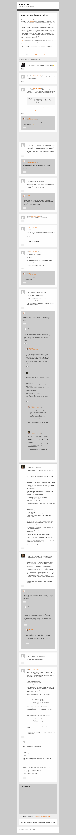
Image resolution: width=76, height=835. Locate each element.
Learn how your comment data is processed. (43, 816)
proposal (32, 21)
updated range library (41, 19)
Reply (22, 68)
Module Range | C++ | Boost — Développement (34, 136)
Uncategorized (30, 54)
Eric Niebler (24, 4)
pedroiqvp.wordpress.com (31, 654)
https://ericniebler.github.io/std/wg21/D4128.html (36, 678)
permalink (43, 54)
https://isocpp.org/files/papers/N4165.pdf (42, 110)
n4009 (45, 200)
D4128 (22, 40)
